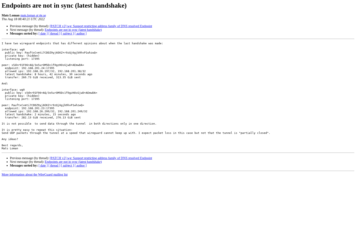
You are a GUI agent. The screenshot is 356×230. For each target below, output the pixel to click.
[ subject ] (67, 33)
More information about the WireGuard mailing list (35, 174)
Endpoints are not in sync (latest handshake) (73, 30)
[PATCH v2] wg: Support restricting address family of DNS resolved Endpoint (101, 26)
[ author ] (81, 33)
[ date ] (43, 33)
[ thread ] (54, 33)
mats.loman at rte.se (33, 15)
